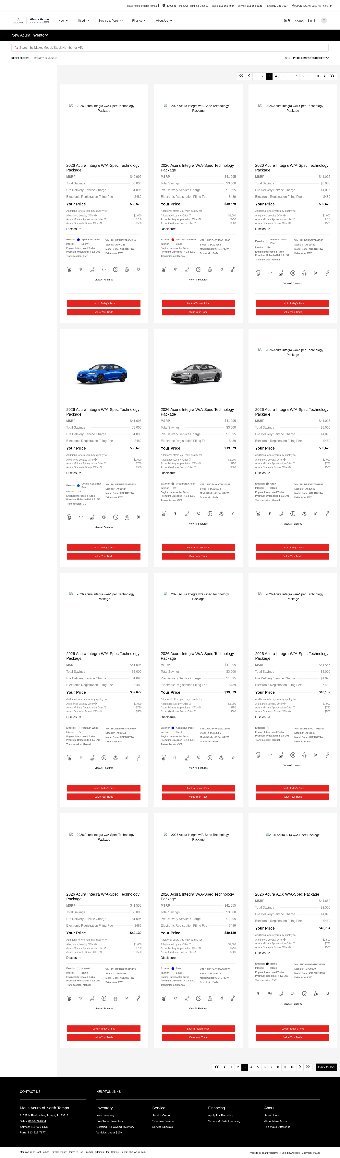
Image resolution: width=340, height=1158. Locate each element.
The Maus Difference (277, 1126)
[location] (164, 6)
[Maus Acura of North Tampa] (32, 20)
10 (317, 76)
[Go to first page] (241, 76)
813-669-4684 (226, 6)
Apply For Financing (220, 1115)
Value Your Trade (104, 312)
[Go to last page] (332, 76)
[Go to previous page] (249, 76)
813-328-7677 (280, 6)
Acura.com (140, 1152)
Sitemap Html (102, 1152)
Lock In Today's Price (104, 303)
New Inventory (105, 1115)
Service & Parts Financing (224, 1121)
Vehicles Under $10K (109, 1132)
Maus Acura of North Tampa (35, 1152)
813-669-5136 (254, 6)
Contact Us (117, 1152)
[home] (286, 20)
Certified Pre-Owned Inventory (115, 1126)
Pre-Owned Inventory (109, 1121)
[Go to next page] (324, 76)
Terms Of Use (75, 1152)
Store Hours (271, 1115)
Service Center (161, 1115)
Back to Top (326, 1067)
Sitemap (89, 1152)
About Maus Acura (275, 1121)
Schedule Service (163, 1121)
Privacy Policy (59, 1152)
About (269, 1108)
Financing (216, 1108)
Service (158, 1108)
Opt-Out (128, 1152)
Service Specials (162, 1126)
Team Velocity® (270, 1153)
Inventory (104, 1108)
